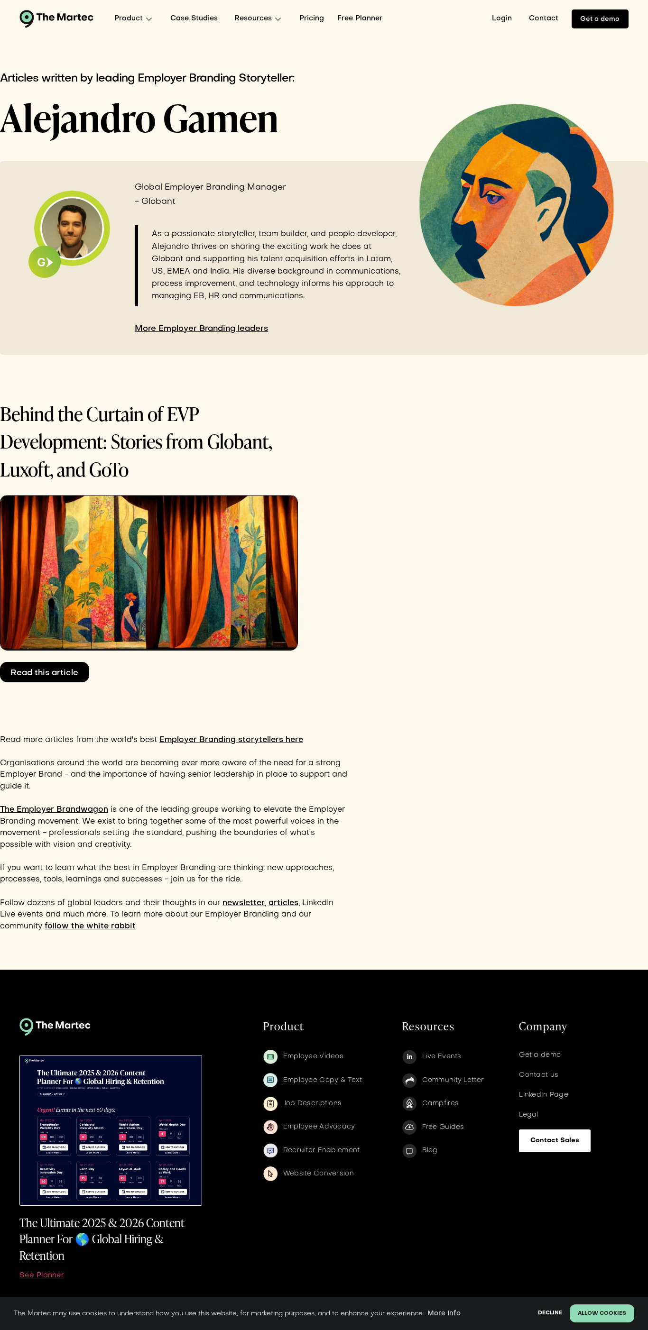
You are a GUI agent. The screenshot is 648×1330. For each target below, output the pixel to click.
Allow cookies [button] (602, 1313)
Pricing (311, 18)
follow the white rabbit (90, 926)
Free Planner (359, 18)
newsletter (243, 903)
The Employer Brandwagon (54, 810)
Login (502, 18)
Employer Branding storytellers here (231, 740)
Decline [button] (550, 1313)
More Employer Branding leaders (201, 329)
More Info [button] (444, 1313)
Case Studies (194, 18)
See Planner (41, 1275)
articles (283, 903)
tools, (54, 879)
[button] (136, 19)
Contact (543, 18)
